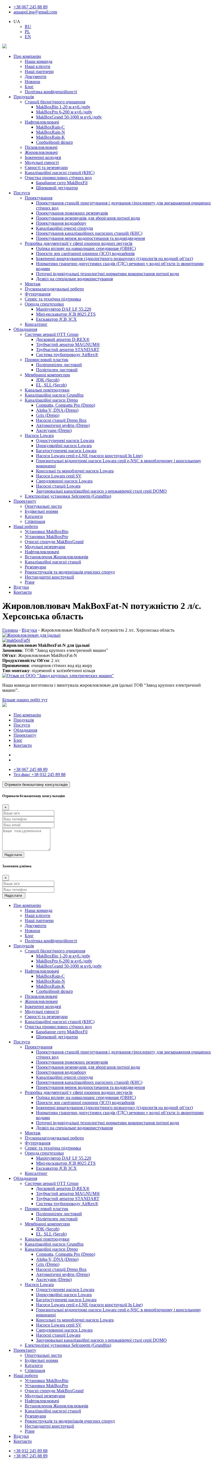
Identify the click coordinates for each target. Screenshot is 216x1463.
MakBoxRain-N (50, 132)
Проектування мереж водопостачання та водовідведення (90, 238)
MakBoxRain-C (50, 127)
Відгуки (21, 587)
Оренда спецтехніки (44, 304)
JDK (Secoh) (47, 379)
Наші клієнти (37, 66)
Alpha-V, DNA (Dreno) (57, 410)
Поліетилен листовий (57, 369)
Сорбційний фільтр (54, 142)
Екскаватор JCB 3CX (56, 319)
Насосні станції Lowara (58, 486)
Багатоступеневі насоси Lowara (66, 450)
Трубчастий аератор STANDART (67, 349)
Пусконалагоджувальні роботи (54, 288)
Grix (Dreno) (47, 415)
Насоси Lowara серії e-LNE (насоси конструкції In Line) (89, 455)
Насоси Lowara (39, 435)
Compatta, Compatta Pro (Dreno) (65, 405)
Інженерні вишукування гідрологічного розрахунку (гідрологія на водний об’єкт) (114, 258)
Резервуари (35, 567)
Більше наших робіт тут (25, 699)
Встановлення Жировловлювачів (56, 556)
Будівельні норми (41, 511)
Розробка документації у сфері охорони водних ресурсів (78, 243)
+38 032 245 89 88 (40, 774)
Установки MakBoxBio (46, 531)
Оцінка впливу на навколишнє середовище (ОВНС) (86, 248)
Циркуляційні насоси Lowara (64, 445)
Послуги (22, 192)
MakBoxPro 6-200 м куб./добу (64, 112)
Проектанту (25, 501)
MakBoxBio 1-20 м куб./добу (63, 106)
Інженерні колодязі (43, 157)
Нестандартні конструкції (49, 577)
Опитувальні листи (43, 506)
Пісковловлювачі (41, 147)
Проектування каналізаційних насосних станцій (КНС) (89, 233)
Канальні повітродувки (47, 390)
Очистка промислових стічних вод (58, 177)
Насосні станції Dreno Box (61, 420)
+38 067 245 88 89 (31, 6)
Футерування (37, 294)
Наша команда (38, 61)
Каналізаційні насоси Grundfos (54, 395)
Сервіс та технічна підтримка (53, 299)
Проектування (38, 197)
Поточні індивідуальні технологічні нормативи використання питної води (107, 273)
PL (27, 31)
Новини (32, 81)
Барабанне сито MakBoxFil (61, 182)
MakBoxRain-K (50, 137)
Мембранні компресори (47, 374)
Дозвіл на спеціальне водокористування (74, 278)
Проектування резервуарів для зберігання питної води (88, 218)
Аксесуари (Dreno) (54, 430)
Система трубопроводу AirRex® (67, 354)
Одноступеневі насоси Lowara (65, 440)
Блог (29, 86)
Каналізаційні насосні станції (53, 561)
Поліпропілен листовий (59, 364)
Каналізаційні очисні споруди (64, 228)
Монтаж (32, 283)
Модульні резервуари (45, 546)
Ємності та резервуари (46, 167)
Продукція (24, 96)
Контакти (23, 592)
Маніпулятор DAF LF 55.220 (63, 309)
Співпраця (35, 521)
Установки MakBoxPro (46, 536)
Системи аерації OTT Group (51, 334)
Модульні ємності (42, 162)
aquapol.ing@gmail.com (35, 12)
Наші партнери (39, 71)
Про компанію (27, 56)
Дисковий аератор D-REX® (62, 339)
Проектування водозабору (61, 223)
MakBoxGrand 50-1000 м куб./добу (69, 117)
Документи (35, 76)
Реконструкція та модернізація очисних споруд (70, 572)
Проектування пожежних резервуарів (72, 213)
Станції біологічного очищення (55, 101)
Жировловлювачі (41, 152)
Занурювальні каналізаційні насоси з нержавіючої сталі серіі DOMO (101, 491)
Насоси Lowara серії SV (59, 476)
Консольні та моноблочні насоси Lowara (75, 470)
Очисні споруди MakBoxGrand (54, 541)
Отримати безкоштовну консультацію (36, 784)
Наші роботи (26, 526)
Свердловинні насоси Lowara (64, 481)
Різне (30, 582)
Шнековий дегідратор (57, 187)
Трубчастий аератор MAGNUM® (68, 344)
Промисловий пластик (46, 359)
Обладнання (25, 329)
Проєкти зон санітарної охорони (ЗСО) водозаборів (85, 253)
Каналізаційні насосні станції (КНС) (59, 172)
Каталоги (34, 516)
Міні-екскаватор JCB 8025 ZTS (66, 314)
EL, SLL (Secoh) (51, 385)
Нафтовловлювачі (42, 122)
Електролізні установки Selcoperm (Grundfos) (68, 496)
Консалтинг (36, 324)
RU (28, 26)
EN (28, 36)
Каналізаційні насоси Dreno (51, 400)
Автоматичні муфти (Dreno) (63, 425)
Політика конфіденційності (51, 91)
